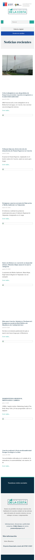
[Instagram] (17, 17)
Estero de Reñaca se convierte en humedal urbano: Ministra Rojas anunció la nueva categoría (17, 265)
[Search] (32, 22)
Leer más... (6, 110)
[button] (2, 21)
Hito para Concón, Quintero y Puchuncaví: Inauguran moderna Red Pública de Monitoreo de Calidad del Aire (17, 323)
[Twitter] (21, 17)
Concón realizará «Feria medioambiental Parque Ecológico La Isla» (17, 451)
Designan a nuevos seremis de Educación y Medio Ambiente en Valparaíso (17, 204)
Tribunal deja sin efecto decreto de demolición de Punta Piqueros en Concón (17, 150)
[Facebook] (14, 17)
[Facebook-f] (14, 487)
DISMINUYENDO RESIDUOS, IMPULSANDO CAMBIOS (12, 399)
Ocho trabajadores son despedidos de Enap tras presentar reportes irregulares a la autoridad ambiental (17, 95)
